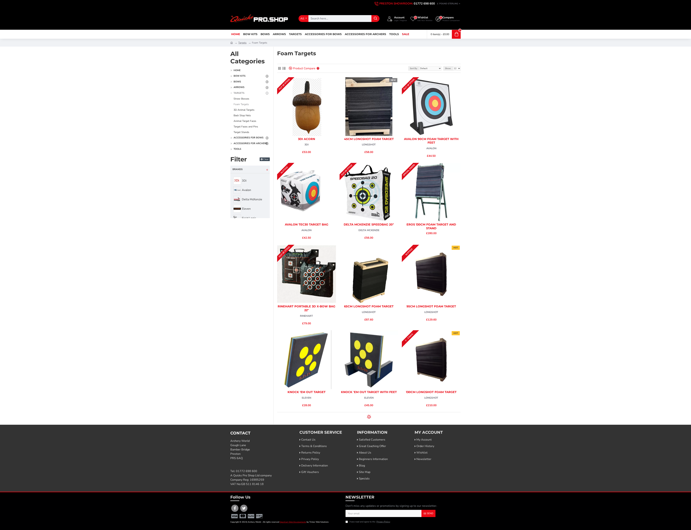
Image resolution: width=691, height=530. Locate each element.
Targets (242, 42)
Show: (448, 68)
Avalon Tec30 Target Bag (306, 224)
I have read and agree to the (369, 521)
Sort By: (413, 68)
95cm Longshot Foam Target (431, 306)
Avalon (431, 148)
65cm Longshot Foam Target (369, 306)
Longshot (369, 144)
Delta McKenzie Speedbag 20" (369, 224)
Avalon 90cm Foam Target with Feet (431, 141)
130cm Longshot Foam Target (431, 392)
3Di (306, 144)
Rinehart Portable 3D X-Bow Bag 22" (306, 308)
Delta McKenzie (368, 230)
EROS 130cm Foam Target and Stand (431, 226)
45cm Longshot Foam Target (369, 139)
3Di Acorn (306, 139)
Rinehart (306, 316)
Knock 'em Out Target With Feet (369, 392)
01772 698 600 (246, 471)
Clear (266, 159)
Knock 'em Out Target (307, 392)
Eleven (306, 398)
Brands (237, 169)
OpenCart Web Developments (293, 522)
